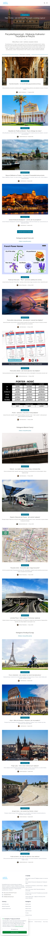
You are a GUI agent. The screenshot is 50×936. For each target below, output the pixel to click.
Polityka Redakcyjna (38, 921)
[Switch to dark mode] (44, 3)
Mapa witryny (45, 921)
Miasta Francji (25, 466)
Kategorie (28, 901)
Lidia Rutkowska (5, 904)
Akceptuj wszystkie (14, 932)
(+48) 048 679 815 (7, 894)
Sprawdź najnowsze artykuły (25, 231)
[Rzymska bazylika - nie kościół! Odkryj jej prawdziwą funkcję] (25, 71)
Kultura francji (28, 908)
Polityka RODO (30, 921)
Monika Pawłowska (6, 906)
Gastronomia (28, 904)
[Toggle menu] (47, 3)
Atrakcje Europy (25, 14)
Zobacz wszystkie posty (25, 241)
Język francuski (25, 277)
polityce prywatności (19, 926)
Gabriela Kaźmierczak (6, 908)
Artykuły (27, 875)
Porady (26, 912)
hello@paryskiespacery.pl (9, 896)
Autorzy (4, 901)
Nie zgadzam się (14, 929)
